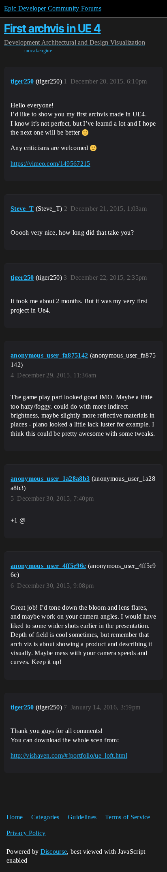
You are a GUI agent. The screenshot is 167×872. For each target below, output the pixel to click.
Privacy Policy (25, 832)
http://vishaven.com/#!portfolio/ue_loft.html (69, 755)
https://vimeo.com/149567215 (50, 163)
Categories (45, 817)
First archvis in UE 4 (52, 28)
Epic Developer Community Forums (52, 8)
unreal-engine (38, 51)
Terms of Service (127, 817)
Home (14, 817)
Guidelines (82, 817)
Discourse (54, 851)
